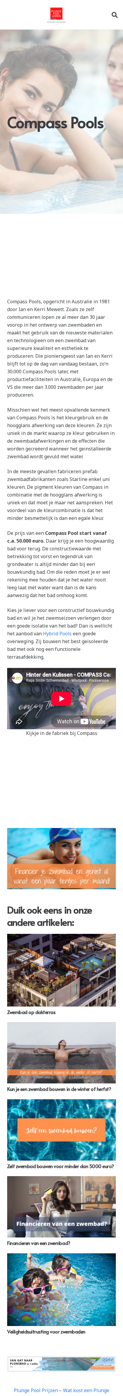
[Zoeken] (114, 15)
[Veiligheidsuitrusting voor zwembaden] (61, 1289)
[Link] (56, 15)
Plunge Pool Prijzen (36, 1390)
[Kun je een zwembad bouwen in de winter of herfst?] (61, 1052)
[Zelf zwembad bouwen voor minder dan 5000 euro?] (61, 1130)
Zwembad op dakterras (31, 1012)
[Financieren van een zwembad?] (61, 1206)
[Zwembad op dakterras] (61, 970)
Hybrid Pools (57, 633)
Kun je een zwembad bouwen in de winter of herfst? (59, 1089)
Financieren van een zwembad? (38, 1243)
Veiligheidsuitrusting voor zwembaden (46, 1331)
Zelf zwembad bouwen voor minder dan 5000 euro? (60, 1166)
